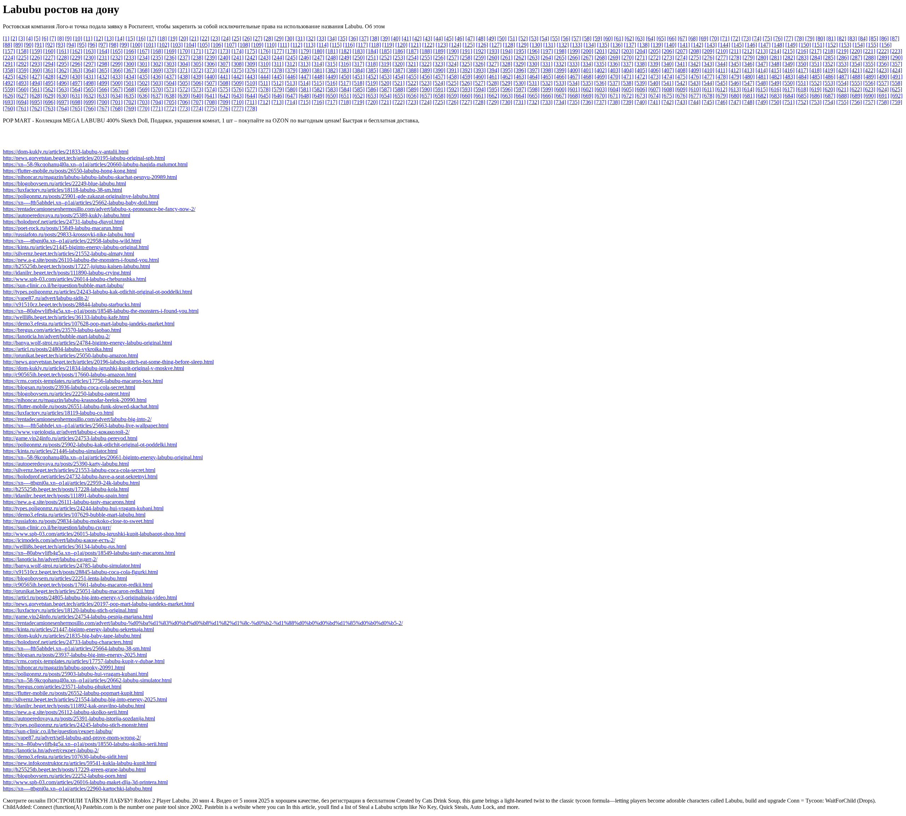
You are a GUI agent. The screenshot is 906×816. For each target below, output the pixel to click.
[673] (641, 96)
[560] (22, 89)
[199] (574, 51)
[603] (601, 89)
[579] (278, 89)
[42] (417, 38)
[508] (224, 83)
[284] (816, 57)
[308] (237, 64)
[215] (788, 51)
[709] (224, 102)
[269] (614, 57)
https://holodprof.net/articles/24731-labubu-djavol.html (63, 222)
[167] (143, 51)
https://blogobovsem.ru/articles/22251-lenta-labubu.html (65, 578)
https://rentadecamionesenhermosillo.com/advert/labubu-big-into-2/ (77, 419)
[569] (143, 89)
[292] (22, 64)
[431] (90, 77)
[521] (398, 83)
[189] (439, 51)
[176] (264, 51)
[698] (76, 102)
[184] (372, 51)
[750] (775, 102)
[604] (614, 89)
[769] (130, 108)
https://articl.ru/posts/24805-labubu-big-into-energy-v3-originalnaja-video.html (90, 597)
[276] (708, 57)
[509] (237, 83)
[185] (385, 51)
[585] (358, 89)
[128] (509, 45)
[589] (412, 89)
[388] (412, 70)
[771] (157, 108)
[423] (883, 70)
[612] (721, 89)
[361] (49, 70)
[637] (157, 96)
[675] (668, 96)
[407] (668, 70)
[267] (587, 57)
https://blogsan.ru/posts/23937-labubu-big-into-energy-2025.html (75, 655)
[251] (372, 57)
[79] (809, 38)
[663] (506, 96)
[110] (270, 45)
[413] (748, 70)
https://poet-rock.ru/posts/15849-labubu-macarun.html (62, 228)
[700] (103, 102)
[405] (641, 70)
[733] (546, 102)
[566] (103, 89)
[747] (735, 102)
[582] (318, 89)
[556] (869, 83)
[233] (130, 57)
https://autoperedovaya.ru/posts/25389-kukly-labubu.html (66, 215)
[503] (157, 83)
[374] (224, 70)
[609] (681, 89)
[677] (695, 96)
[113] (309, 45)
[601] (574, 89)
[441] (224, 77)
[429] (63, 77)
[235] (157, 57)
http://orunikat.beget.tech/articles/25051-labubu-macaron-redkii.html (78, 591)
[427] (36, 77)
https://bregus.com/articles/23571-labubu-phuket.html (62, 687)
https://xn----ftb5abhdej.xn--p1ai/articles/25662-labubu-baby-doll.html (80, 203)
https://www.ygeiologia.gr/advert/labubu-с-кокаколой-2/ (66, 432)
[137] (630, 45)
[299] (116, 64)
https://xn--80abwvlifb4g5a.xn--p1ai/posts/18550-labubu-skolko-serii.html (85, 744)
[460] (480, 77)
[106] (217, 45)
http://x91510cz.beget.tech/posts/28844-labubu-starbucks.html (72, 304)
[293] (36, 64)
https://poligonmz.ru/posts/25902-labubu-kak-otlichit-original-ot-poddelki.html (90, 445)
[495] (49, 83)
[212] (748, 51)
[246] (305, 57)
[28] (268, 38)
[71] (724, 38)
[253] (399, 57)
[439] (197, 77)
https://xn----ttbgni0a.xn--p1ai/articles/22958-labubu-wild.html (72, 241)
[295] (63, 64)
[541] (667, 83)
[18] (162, 38)
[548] (762, 83)
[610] (695, 89)
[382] (332, 70)
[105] (203, 45)
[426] (22, 77)
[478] (722, 77)
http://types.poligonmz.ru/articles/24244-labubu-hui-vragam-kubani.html (83, 508)
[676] (681, 96)
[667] (560, 96)
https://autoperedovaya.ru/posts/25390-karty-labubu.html (66, 464)
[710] (237, 102)
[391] (453, 70)
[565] (90, 89)
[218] (829, 51)
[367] (130, 70)
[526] (466, 83)
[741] (654, 102)
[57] (576, 38)
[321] (412, 64)
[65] (661, 38)
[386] (385, 70)
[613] (735, 89)
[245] (291, 57)
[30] (289, 38)
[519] (372, 83)
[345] (735, 64)
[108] (244, 45)
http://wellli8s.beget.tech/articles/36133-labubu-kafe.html (66, 317)
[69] (703, 38)
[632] (90, 96)
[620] (829, 89)
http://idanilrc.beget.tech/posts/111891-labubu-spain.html (65, 496)
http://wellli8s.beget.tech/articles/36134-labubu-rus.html (64, 547)
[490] (883, 77)
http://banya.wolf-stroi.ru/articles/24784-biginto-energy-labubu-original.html (87, 343)
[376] (251, 70)
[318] (372, 64)
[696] (49, 102)
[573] (197, 89)
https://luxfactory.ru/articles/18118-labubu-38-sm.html (62, 190)
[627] (22, 96)
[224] (9, 57)
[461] (493, 77)
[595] (493, 89)
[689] (856, 96)
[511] (264, 83)
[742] (667, 102)
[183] (358, 51)
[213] (762, 51)
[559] (9, 89)
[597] (520, 89)
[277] (722, 57)
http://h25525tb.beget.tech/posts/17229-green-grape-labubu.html (74, 769)
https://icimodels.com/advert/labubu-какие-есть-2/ (59, 540)
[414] (762, 70)
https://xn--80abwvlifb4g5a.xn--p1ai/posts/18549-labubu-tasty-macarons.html (89, 553)
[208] (695, 51)
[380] (305, 70)
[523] (425, 83)
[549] (775, 83)
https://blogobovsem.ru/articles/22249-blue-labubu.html (64, 183)
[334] (587, 64)
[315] (331, 64)
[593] (466, 89)
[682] (762, 96)
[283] (802, 57)
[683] (775, 96)
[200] (587, 51)
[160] (49, 51)
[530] (520, 83)
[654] (385, 96)
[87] (894, 38)
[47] (470, 38)
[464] (533, 77)
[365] (103, 70)
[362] (63, 70)
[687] (829, 96)
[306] (211, 64)
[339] (654, 64)
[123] (442, 45)
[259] (480, 57)
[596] (506, 89)
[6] (45, 38)
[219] (842, 51)
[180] (318, 51)
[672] (627, 96)
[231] (103, 57)
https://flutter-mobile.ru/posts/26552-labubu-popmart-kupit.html (73, 693)
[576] (237, 89)
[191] (466, 51)
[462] (506, 77)
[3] (21, 38)
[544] (708, 83)
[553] (829, 83)
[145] (738, 45)
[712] (264, 102)
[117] (362, 45)
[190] (453, 51)
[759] (896, 102)
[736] (587, 102)
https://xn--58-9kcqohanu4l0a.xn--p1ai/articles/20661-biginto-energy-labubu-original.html (103, 457)
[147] (764, 45)
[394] (493, 70)
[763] (49, 108)
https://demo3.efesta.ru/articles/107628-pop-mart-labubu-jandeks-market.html (88, 324)
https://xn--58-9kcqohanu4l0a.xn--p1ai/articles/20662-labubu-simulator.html (87, 680)
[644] (251, 96)
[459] (466, 77)
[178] (291, 51)
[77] (788, 38)
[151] (818, 45)
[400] (574, 70)
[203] (627, 51)
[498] (90, 83)
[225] (22, 57)
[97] (103, 45)
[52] (523, 38)
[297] (90, 64)
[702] (130, 102)
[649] (318, 96)
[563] (63, 89)
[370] (170, 70)
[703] (143, 102)
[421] (856, 70)
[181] (332, 51)
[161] (63, 51)
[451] (358, 77)
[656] (412, 96)
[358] (9, 70)
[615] (762, 89)
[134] (590, 45)
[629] (49, 96)
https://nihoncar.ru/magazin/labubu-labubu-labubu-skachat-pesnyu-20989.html (90, 177)
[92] (50, 45)
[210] (722, 51)
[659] (453, 96)
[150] (805, 45)
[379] (291, 70)
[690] (870, 96)
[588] (399, 89)
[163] (90, 51)
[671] (614, 96)
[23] (215, 38)
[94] (71, 45)
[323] (439, 64)
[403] (614, 70)
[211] (735, 51)
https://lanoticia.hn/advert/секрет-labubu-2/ (51, 750)
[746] (721, 102)
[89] (18, 45)
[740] (641, 102)
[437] (170, 77)
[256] (439, 57)
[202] (614, 51)
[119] (388, 45)
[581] (305, 89)
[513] (291, 83)
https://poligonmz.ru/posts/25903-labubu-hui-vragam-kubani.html (75, 674)
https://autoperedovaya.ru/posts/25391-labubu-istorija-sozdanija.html (79, 719)
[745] (708, 102)
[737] (600, 102)
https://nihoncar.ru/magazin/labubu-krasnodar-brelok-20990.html (75, 400)
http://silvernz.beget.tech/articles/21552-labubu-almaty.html (68, 254)
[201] (601, 51)
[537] (614, 83)
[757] (869, 102)
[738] (614, 102)
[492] (9, 83)
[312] (291, 64)
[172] (211, 51)
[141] (684, 45)
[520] (385, 83)
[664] (520, 96)
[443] (251, 77)
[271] (641, 57)
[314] (318, 64)
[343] (708, 64)
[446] (291, 77)
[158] (22, 51)
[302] (157, 64)
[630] (63, 96)
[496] (63, 83)
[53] (533, 38)
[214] (775, 51)
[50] (501, 38)
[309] (251, 64)
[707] (197, 102)
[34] (332, 38)
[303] (170, 64)
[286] (843, 57)
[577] (251, 89)
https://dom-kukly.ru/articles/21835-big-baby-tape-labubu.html (72, 636)
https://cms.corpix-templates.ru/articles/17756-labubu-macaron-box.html (83, 381)
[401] (587, 70)
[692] (896, 96)
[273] (668, 57)
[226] (36, 57)
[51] (512, 38)
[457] (439, 77)
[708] (211, 102)
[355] (869, 64)
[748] (748, 102)
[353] (842, 64)
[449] (332, 77)
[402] (601, 70)
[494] (36, 83)
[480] (748, 77)
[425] (9, 77)
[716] (318, 102)
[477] (708, 77)
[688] (843, 96)
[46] (459, 38)
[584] (345, 89)
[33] (321, 38)
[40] (395, 38)
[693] (9, 102)
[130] (536, 45)
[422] (869, 70)
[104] (190, 45)
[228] (63, 57)
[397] (533, 70)
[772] (170, 108)
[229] (76, 57)
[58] (586, 38)
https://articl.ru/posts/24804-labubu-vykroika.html (58, 349)
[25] (236, 38)
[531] (533, 83)
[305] (197, 64)
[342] (694, 64)
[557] (883, 83)
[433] (116, 77)
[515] (318, 83)
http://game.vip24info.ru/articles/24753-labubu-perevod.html (70, 438)
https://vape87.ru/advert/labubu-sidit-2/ (46, 298)
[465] (547, 77)
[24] (225, 38)
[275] (695, 57)
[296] (76, 64)
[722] (398, 102)
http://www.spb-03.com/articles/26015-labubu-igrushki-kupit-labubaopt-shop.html (94, 534)
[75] (767, 38)
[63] (639, 38)
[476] (695, 77)
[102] (163, 45)
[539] (641, 83)
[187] (412, 51)
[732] (533, 102)
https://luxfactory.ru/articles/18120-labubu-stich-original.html (70, 610)
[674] (654, 96)
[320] (398, 64)
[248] (332, 57)
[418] (815, 70)
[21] (194, 38)
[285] (829, 57)
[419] (829, 70)
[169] (170, 51)
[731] (520, 102)
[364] (90, 70)
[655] (399, 96)
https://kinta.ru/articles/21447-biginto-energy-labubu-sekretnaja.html (78, 629)
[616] (775, 89)
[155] (872, 45)
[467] (574, 77)
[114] (322, 45)
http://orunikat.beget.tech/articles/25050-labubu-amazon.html (70, 355)
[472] (641, 77)
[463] (520, 77)
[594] (480, 89)
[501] (130, 83)
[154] (859, 45)
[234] (143, 57)
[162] (76, 51)
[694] (22, 102)
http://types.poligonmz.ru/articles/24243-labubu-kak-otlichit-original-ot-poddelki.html (97, 292)
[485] (816, 77)
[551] (802, 83)
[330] (533, 64)
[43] (427, 38)
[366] (116, 70)
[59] (597, 38)
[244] (278, 57)
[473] (654, 77)
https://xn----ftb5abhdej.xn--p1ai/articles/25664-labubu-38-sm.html (77, 648)
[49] (491, 38)
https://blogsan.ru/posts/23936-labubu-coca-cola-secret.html (69, 387)
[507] (211, 83)
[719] (358, 102)
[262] (520, 57)
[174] (237, 51)
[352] (829, 64)
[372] (197, 70)
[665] (533, 96)
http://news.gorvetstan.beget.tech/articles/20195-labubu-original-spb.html (84, 158)
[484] (802, 77)
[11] (88, 38)
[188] (426, 51)
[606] (641, 89)
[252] (385, 57)
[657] (426, 96)
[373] (211, 70)
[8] (60, 38)
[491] (896, 77)
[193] (493, 51)
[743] (681, 102)
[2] (14, 38)
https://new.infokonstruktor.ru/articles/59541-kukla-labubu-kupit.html (79, 763)
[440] (211, 77)
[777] (237, 108)
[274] (681, 57)
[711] (251, 102)
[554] (842, 83)
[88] (7, 45)
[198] (560, 51)
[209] (708, 51)
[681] (748, 96)
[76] (777, 38)
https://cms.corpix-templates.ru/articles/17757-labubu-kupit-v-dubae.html (84, 661)
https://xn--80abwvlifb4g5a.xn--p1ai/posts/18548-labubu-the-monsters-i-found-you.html (101, 311)
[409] (695, 70)
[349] (788, 64)
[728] (479, 102)
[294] (49, 64)
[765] (76, 108)
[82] (841, 38)
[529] (506, 83)
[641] (211, 96)
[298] (103, 64)
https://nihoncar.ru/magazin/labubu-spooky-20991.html (64, 668)
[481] (762, 77)
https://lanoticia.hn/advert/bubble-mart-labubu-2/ (56, 336)
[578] (264, 89)
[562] (49, 89)
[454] (399, 77)
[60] (608, 38)
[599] (547, 89)
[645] (264, 96)
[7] (53, 38)
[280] (762, 57)
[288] (870, 57)
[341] (681, 64)
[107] (230, 45)
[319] (385, 64)
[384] (358, 70)
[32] (310, 38)
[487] (843, 77)
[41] (406, 38)
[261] (506, 57)
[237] (184, 57)
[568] (130, 89)
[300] (130, 64)
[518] (358, 83)
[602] (587, 89)
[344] (721, 64)
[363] (76, 70)
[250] (358, 57)
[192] (480, 51)
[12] (98, 38)
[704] (157, 102)
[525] (452, 83)
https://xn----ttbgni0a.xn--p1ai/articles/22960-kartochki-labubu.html (77, 789)
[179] (305, 51)
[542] (681, 83)
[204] (641, 51)
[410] (708, 70)
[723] (412, 102)
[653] (372, 96)
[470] (614, 77)
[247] (318, 57)
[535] (587, 83)
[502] (143, 83)
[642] (224, 96)
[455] (412, 77)
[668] (574, 96)
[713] (277, 102)
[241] (237, 57)
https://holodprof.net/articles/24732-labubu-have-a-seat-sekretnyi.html (80, 476)
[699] (90, 102)
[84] (862, 38)
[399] (560, 70)
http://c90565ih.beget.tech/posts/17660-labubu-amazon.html (69, 375)
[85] (873, 38)
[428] (49, 77)
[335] (600, 64)
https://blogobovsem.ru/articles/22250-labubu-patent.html (66, 394)
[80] (820, 38)
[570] (157, 89)
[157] (9, 51)
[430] (76, 77)
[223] (896, 51)
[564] (76, 89)
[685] (802, 96)
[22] (204, 38)
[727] (466, 102)
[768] (116, 108)
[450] (345, 77)
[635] (130, 96)
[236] (170, 57)
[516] (331, 83)
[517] (345, 83)
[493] (22, 83)
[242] (251, 57)
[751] (788, 102)
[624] (883, 89)
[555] (856, 83)
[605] (627, 89)
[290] (896, 57)
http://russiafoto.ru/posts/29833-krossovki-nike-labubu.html (68, 234)
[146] (751, 45)
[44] (438, 38)
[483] (789, 77)
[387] (399, 70)
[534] (573, 83)
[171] (197, 51)
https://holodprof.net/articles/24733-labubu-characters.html (68, 642)
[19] (172, 38)
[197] (547, 51)
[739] (627, 102)
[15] (130, 38)
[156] (885, 45)
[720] (372, 102)
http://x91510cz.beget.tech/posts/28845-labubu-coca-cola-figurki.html (80, 572)
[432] (103, 77)
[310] (264, 64)
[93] (60, 45)
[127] (495, 45)
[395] (506, 70)
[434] (130, 77)
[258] (466, 57)
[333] (573, 64)
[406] (654, 70)
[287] (856, 57)
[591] (439, 89)
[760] (9, 108)
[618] (802, 89)
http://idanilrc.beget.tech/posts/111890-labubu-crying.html (67, 273)
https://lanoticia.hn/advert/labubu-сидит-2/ (50, 559)
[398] (547, 70)
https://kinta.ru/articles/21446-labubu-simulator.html (60, 451)
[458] (453, 77)
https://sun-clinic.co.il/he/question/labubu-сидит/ (57, 527)
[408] (681, 70)
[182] (345, 51)
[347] (762, 64)
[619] (815, 89)
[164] (103, 51)
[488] (856, 77)
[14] (119, 38)
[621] (842, 89)
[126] (482, 45)
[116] (349, 45)
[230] (90, 57)
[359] (22, 70)
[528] (493, 83)
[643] (237, 96)
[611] (708, 89)
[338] (641, 64)
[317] (358, 64)
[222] (883, 51)
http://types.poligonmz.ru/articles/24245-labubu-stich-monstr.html (75, 725)
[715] (304, 102)
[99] (124, 45)
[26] (247, 38)
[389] (426, 70)
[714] (291, 102)
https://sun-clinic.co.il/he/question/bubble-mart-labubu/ (63, 285)
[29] (278, 38)
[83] (852, 38)
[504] (170, 83)
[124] (455, 45)
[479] (735, 77)
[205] (654, 51)
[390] (439, 70)
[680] (735, 96)
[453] (385, 77)
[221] (869, 51)
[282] (789, 57)
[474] (668, 77)
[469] (601, 77)
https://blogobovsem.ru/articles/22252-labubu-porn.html (65, 776)
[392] (466, 70)
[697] (63, 102)
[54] (544, 38)
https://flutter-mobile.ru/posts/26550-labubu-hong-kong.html (70, 171)
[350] (802, 64)
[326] (479, 64)
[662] (493, 96)
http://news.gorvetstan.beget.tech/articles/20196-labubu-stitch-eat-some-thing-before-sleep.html (108, 362)
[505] (184, 83)
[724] (425, 102)
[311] (277, 64)
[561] (36, 89)
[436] (157, 77)
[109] (257, 45)
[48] (480, 38)
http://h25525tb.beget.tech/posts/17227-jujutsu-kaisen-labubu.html (76, 266)
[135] (603, 45)
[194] (506, 51)
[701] (116, 102)
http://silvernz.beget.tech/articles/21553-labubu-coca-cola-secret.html (79, 470)
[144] (724, 45)
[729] (493, 102)
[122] (428, 45)
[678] (708, 96)
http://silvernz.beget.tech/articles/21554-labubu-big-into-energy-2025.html (85, 699)
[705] (170, 102)
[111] (283, 45)
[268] (601, 57)
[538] (627, 83)
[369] (157, 70)
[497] (76, 83)
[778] (251, 108)
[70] (714, 38)
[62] (629, 38)
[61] (618, 38)
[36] (353, 38)
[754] (829, 102)
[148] (778, 45)
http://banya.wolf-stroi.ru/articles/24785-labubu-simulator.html (72, 566)
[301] (143, 64)
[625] (896, 89)
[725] (439, 102)
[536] (600, 83)
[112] (296, 45)
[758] (883, 102)
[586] (372, 89)
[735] (573, 102)
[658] (439, 96)
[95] (81, 45)
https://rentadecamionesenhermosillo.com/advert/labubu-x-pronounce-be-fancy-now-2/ (99, 209)
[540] (654, 83)
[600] (560, 89)
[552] (815, 83)
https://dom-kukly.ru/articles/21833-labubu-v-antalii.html (65, 152)
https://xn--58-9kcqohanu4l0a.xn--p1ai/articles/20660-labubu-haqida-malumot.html (95, 164)
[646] (278, 96)
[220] (856, 51)
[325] (466, 64)
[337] (627, 64)
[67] (682, 38)
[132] (563, 45)
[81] (831, 38)
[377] (264, 70)
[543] (694, 83)
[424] (896, 70)
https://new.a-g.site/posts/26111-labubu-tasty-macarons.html (69, 502)
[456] (426, 77)
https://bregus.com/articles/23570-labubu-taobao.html (62, 330)
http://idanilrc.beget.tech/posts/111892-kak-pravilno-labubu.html (74, 706)
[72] (735, 38)
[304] (184, 64)
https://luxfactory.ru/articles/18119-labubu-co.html (58, 413)
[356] (883, 64)
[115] (336, 45)
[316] (345, 64)
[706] (184, 102)
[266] (574, 57)
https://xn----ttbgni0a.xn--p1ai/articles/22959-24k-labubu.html (71, 483)
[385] (372, 70)
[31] (300, 38)
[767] (103, 108)
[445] (278, 77)
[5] (37, 38)
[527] (479, 83)
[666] (547, 96)
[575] (224, 89)
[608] (668, 89)
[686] (816, 96)
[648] (305, 96)
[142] (697, 45)
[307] (224, 64)
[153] (845, 45)
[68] (693, 38)
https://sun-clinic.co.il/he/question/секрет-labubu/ (58, 731)
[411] (721, 70)
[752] (802, 102)
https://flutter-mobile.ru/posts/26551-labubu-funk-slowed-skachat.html (81, 406)
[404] (627, 70)
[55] (555, 38)
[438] (184, 77)
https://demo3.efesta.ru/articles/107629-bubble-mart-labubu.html (74, 515)
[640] (197, 96)
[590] (426, 89)
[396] (520, 70)
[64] (650, 38)
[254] (412, 57)
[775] (211, 108)
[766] (90, 108)
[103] (177, 45)
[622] (856, 89)
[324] (452, 64)
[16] (140, 38)
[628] (36, 96)
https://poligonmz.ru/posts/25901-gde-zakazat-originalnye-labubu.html (81, 196)
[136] (616, 45)
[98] (113, 45)
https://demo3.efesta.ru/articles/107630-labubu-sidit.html (65, 757)
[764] (63, 108)
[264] (547, 57)
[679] (722, 96)
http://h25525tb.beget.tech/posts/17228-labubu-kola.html (66, 489)
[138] (643, 45)
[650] (332, 96)
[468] (587, 77)
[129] (522, 45)
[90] (28, 45)
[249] (345, 57)
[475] (681, 77)
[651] (345, 96)
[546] (735, 83)
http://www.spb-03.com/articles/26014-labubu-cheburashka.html (74, 279)
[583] (332, 89)
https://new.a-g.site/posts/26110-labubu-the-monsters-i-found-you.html (81, 260)
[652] (358, 96)
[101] (150, 45)
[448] (318, 77)
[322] (425, 64)
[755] (842, 102)
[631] (76, 96)
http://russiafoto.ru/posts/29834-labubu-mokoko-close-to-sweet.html (78, 521)
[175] (251, 51)
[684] (789, 96)
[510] (251, 83)
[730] (506, 102)
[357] (896, 64)
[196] (533, 51)
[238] (197, 57)
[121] (415, 45)
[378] (278, 70)
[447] (305, 77)
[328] (506, 64)
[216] (802, 51)
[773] (184, 108)
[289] (883, 57)
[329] (520, 64)
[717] (331, 102)
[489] (870, 77)
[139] (657, 45)
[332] (560, 64)
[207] (681, 51)
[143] (711, 45)
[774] (197, 108)
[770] (143, 108)
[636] (143, 96)
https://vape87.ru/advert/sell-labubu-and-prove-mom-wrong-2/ (72, 738)
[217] (815, 51)
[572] (184, 89)
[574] (211, 89)
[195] (520, 51)
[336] (614, 64)
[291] (9, 64)
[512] (277, 83)
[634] (116, 96)
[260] (493, 57)
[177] (278, 51)
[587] (385, 89)
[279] (748, 57)
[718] (345, 102)
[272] (654, 57)
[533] (560, 83)
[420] (842, 70)
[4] (29, 38)
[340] (667, 64)
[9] (68, 38)
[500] (116, 83)
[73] (746, 38)
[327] (493, 64)
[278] (735, 57)
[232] (116, 57)
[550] (788, 83)
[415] (775, 70)
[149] (791, 45)
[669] (587, 96)
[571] (170, 89)
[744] (694, 102)
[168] (157, 51)
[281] (775, 57)
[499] (103, 83)
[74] (756, 38)
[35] (342, 38)
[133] (576, 45)
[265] (560, 57)
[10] (77, 38)
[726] (452, 102)
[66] (671, 38)
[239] (211, 57)
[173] (224, 51)
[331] (546, 64)
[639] (184, 96)
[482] (775, 77)
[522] (412, 83)
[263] (533, 57)
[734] (560, 102)
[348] (775, 64)
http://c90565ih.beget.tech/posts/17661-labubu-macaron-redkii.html (78, 585)
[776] (224, 108)
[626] (9, 96)
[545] (721, 83)
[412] (735, 70)
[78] (799, 38)
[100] (136, 45)
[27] (257, 38)
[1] (6, 38)
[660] (466, 96)
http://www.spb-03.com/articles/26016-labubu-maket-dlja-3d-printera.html (85, 782)
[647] (291, 96)
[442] (237, 77)
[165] (116, 51)
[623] (869, 89)
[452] (372, 77)
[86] (884, 38)
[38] (374, 38)
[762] (36, 108)
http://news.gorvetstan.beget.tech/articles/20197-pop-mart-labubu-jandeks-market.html (98, 604)
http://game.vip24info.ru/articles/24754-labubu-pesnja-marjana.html (78, 617)
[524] (439, 83)
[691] (883, 96)
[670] (601, 96)
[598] (533, 89)
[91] (39, 45)
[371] (184, 70)
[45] (448, 38)
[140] (670, 45)
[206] (668, 51)
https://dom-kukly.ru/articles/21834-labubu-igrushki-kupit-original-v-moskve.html (93, 368)
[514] (304, 83)
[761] (22, 108)
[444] (264, 77)
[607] (654, 89)
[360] (36, 70)
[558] (896, 83)
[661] (480, 96)
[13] (109, 38)
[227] (49, 57)
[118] (375, 45)
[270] (627, 57)
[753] (815, 102)
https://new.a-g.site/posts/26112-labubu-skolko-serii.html (65, 712)
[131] (549, 45)
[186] (399, 51)
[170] (184, 51)
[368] (143, 70)
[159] (36, 51)
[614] (748, 89)
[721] (385, 102)
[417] (802, 70)
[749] (762, 102)
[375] (237, 70)
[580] (291, 89)
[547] (748, 83)
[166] (130, 51)
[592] (453, 89)
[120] (401, 45)
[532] (546, 83)
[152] (832, 45)
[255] (426, 57)
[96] (92, 45)
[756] (856, 102)
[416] (788, 70)
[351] (815, 64)
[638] (170, 96)
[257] (453, 57)
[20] (183, 38)
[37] (363, 38)
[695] (36, 102)
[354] (856, 64)
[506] (197, 83)
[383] (345, 70)
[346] (748, 64)
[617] (788, 89)
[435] (143, 77)
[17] (151, 38)
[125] (469, 45)
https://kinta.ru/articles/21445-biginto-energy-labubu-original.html (76, 247)
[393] (480, 70)
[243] (264, 57)
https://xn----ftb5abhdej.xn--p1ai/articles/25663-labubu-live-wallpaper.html (85, 426)
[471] (627, 77)
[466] (560, 77)
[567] (116, 89)
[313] (304, 64)
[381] (318, 70)
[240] (224, 57)
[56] (565, 38)
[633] (103, 96)
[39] (385, 38)
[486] (829, 77)
